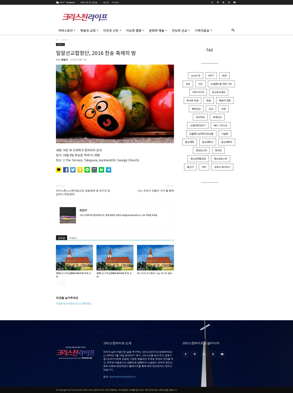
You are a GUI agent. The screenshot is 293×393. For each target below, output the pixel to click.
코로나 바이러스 (222, 167)
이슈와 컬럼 (133, 30)
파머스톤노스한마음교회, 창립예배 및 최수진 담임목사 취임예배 (83, 192)
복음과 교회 (88, 30)
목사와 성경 (192, 100)
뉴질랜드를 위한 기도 (221, 83)
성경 (223, 108)
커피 (204, 167)
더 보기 (73, 238)
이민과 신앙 (111, 30)
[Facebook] (212, 2)
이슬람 (225, 133)
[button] (233, 30)
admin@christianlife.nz (122, 376)
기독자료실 (202, 30)
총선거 (190, 167)
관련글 (61, 238)
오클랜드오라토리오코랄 (201, 133)
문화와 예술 (156, 30)
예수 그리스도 (221, 125)
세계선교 (217, 117)
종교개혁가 (207, 142)
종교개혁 (189, 142)
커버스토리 (65, 30)
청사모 (218, 150)
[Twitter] (228, 2)
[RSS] (223, 2)
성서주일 (200, 117)
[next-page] (63, 283)
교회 (188, 83)
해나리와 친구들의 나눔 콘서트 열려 (154, 273)
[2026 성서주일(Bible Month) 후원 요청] (74, 257)
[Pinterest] (217, 2)
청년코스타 (201, 150)
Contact (115, 2)
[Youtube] (234, 2)
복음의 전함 (225, 100)
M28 (224, 75)
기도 (200, 83)
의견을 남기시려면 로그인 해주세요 (73, 303)
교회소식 (60, 44)
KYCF (211, 75)
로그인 (106, 2)
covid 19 (195, 75)
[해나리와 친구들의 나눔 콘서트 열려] (155, 257)
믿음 (209, 100)
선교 (211, 108)
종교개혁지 (226, 142)
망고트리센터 (218, 92)
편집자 (64, 59)
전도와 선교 (179, 30)
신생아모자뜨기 (198, 125)
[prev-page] (58, 283)
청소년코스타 (220, 158)
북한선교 (196, 108)
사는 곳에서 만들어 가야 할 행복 (156, 190)
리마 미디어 (198, 92)
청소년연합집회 (198, 158)
